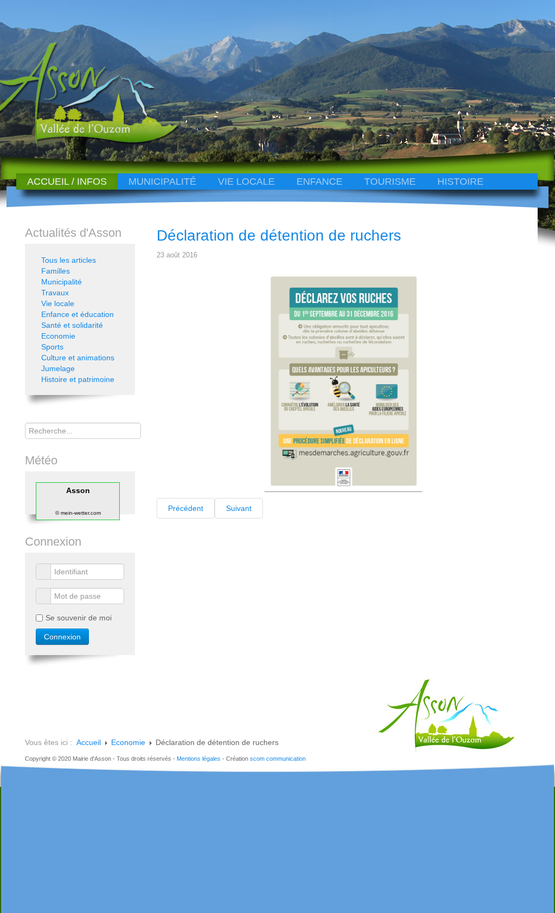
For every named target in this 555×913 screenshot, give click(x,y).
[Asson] (80, 142)
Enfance (319, 181)
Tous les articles (68, 260)
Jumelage (58, 368)
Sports (52, 346)
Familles (55, 271)
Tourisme (390, 181)
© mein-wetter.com (78, 513)
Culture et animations (77, 357)
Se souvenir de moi (79, 617)
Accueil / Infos (67, 181)
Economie (58, 336)
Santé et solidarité (72, 325)
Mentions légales (199, 758)
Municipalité (162, 181)
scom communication (278, 758)
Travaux (55, 292)
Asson (78, 490)
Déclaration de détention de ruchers (279, 235)
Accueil (88, 742)
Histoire (460, 181)
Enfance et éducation (77, 314)
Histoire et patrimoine (77, 379)
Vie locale (246, 181)
